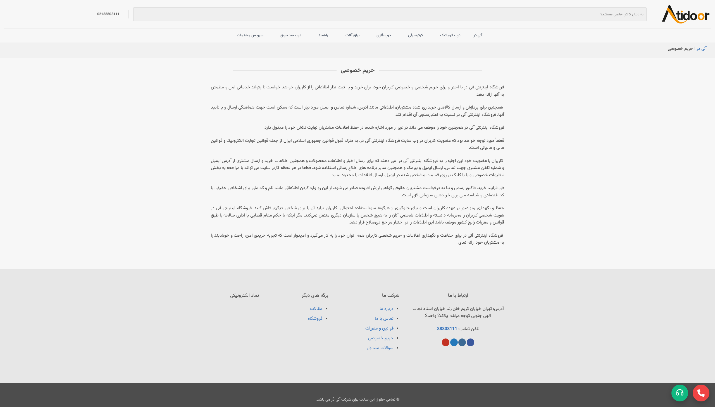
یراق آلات (352, 35)
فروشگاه (315, 318)
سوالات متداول (380, 348)
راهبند (323, 35)
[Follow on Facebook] (470, 342)
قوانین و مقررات (379, 328)
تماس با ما (384, 318)
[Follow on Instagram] (462, 342)
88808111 (447, 329)
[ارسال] (138, 14)
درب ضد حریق (290, 35)
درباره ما (387, 308)
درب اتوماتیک (450, 35)
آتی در (477, 35)
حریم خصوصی (381, 338)
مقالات (316, 308)
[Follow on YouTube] (445, 342)
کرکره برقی (415, 35)
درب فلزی (383, 35)
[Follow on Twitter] (454, 342)
